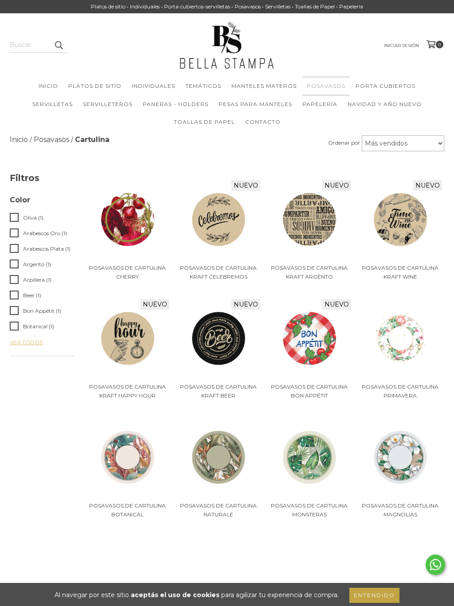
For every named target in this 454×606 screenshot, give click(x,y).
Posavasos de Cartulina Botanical (127, 510)
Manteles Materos (264, 86)
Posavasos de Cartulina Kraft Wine (400, 272)
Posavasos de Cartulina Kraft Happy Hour (127, 391)
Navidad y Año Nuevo (385, 104)
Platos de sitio (94, 86)
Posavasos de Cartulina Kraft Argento (309, 272)
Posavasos (326, 86)
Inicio (48, 86)
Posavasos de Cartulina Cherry (127, 272)
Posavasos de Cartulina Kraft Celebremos (218, 272)
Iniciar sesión (401, 45)
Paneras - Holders (175, 104)
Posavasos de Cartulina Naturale (218, 510)
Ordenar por (344, 142)
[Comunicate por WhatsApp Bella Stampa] (435, 565)
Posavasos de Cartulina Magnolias (400, 510)
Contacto (263, 121)
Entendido (374, 595)
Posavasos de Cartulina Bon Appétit (309, 391)
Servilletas (52, 104)
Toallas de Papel (204, 121)
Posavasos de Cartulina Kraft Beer (218, 391)
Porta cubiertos (385, 86)
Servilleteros (108, 104)
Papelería (319, 104)
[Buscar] (58, 45)
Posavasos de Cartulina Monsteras (309, 510)
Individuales (153, 86)
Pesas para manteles (255, 104)
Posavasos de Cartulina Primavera (400, 391)
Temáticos (203, 86)
